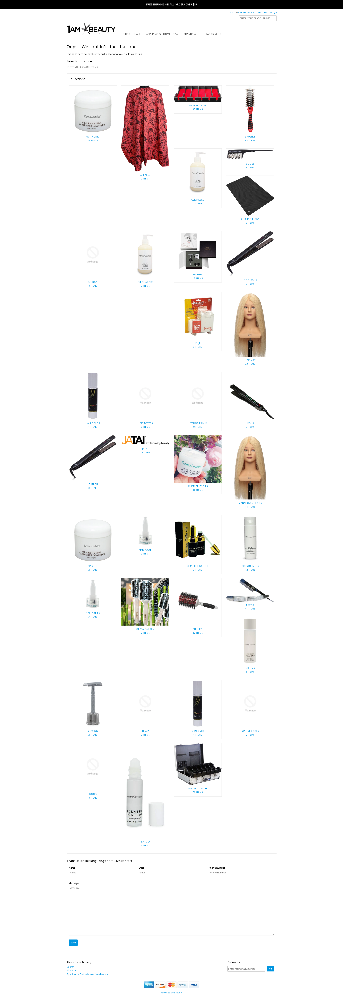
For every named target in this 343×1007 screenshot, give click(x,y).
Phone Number (217, 867)
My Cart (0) (270, 12)
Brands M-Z (211, 34)
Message (74, 883)
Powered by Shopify (172, 992)
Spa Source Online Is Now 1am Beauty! (87, 974)
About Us (71, 970)
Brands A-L (191, 34)
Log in (230, 12)
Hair (137, 34)
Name (72, 867)
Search (70, 966)
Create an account (249, 12)
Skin (126, 34)
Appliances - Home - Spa (162, 34)
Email (141, 867)
